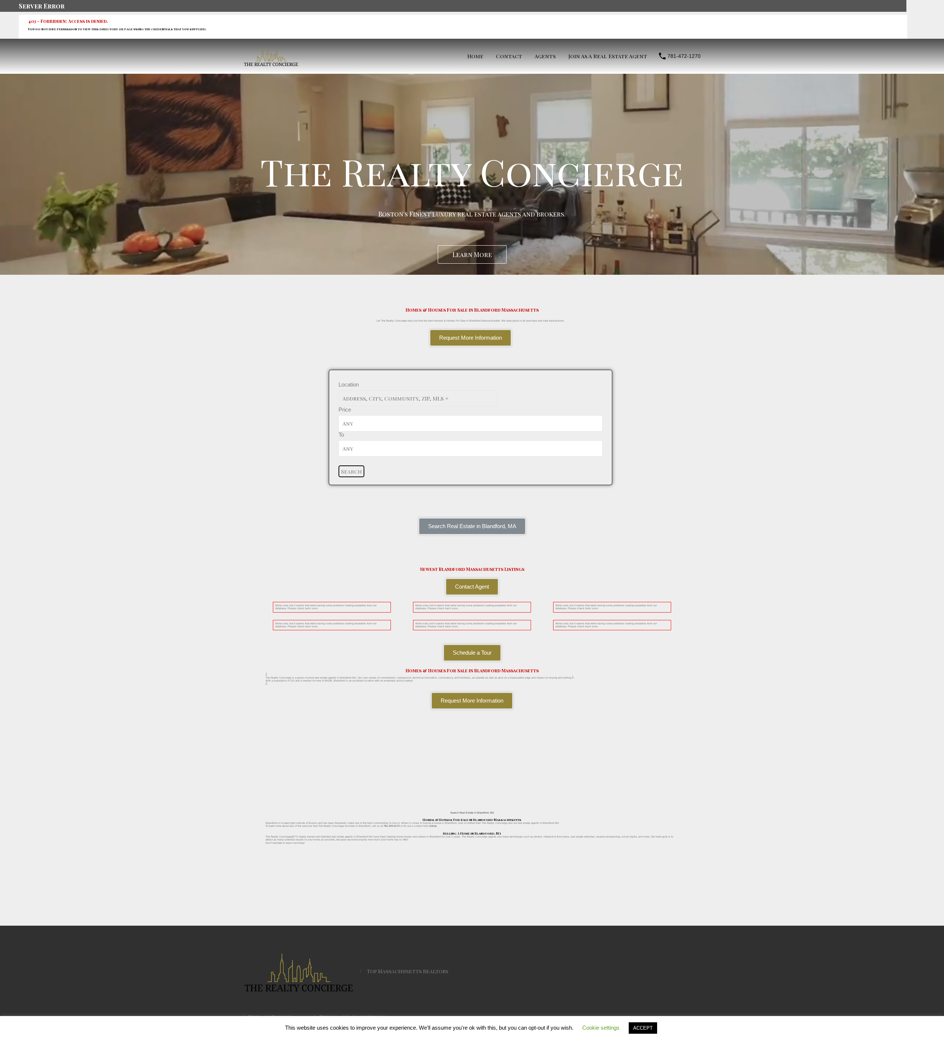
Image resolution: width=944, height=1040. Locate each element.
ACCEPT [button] (643, 1028)
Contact (509, 56)
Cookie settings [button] (601, 1028)
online (433, 826)
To (341, 434)
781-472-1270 (684, 56)
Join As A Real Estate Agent (607, 56)
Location (349, 384)
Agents (545, 56)
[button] (472, 526)
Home (475, 56)
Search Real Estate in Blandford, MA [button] (472, 812)
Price (345, 409)
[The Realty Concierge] (271, 64)
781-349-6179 (392, 826)
